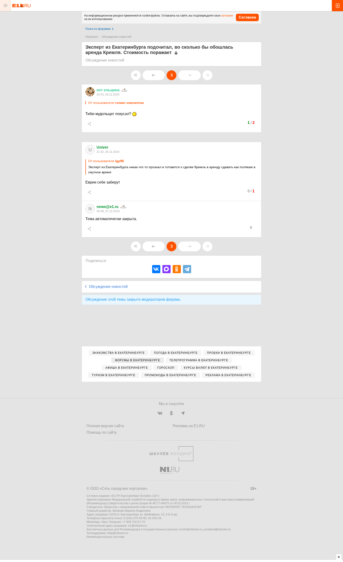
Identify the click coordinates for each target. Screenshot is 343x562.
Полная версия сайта (105, 426)
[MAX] (166, 269)
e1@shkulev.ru (137, 525)
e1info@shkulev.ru (190, 529)
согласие (227, 15)
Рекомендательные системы (106, 536)
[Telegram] (187, 269)
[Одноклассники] (177, 269)
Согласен (247, 17)
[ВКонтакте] (156, 269)
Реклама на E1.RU (189, 426)
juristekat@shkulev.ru (217, 529)
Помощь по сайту (102, 432)
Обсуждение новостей (116, 36)
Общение (91, 36)
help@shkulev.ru (117, 533)
